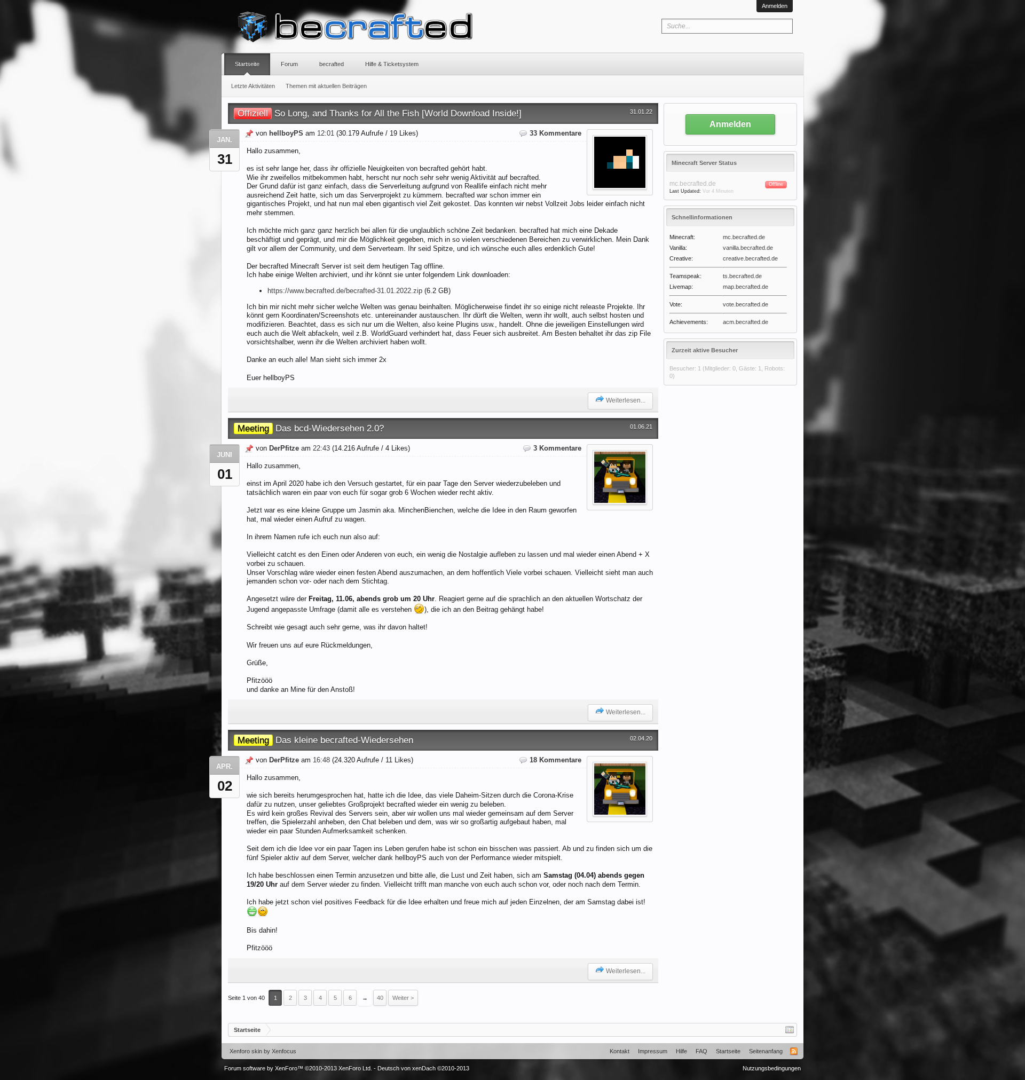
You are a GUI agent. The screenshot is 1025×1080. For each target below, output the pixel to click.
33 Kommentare (555, 133)
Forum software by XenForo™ (298, 1068)
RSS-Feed (794, 1051)
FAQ (701, 1051)
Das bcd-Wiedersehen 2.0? (311, 428)
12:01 (325, 133)
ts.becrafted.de (742, 276)
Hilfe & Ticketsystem (392, 64)
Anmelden (774, 6)
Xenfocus (284, 1051)
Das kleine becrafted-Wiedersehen (325, 740)
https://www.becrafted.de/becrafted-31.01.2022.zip (344, 291)
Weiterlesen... (625, 400)
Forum (289, 64)
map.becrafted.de (745, 286)
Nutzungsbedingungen (772, 1068)
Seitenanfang (766, 1051)
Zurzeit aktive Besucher (705, 350)
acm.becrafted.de (745, 322)
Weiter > (403, 998)
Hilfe (681, 1051)
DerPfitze (284, 448)
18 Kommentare (555, 760)
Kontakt (619, 1051)
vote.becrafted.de (745, 304)
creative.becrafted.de (750, 258)
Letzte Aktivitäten (253, 86)
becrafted (331, 64)
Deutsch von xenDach (423, 1068)
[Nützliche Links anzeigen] (789, 1030)
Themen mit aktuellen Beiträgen (326, 86)
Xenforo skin (246, 1051)
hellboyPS (286, 133)
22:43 (321, 448)
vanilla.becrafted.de (748, 248)
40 (380, 998)
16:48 (321, 760)
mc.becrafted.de (744, 237)
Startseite (247, 64)
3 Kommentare (557, 448)
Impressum (652, 1051)
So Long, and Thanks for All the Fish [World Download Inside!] (380, 113)
